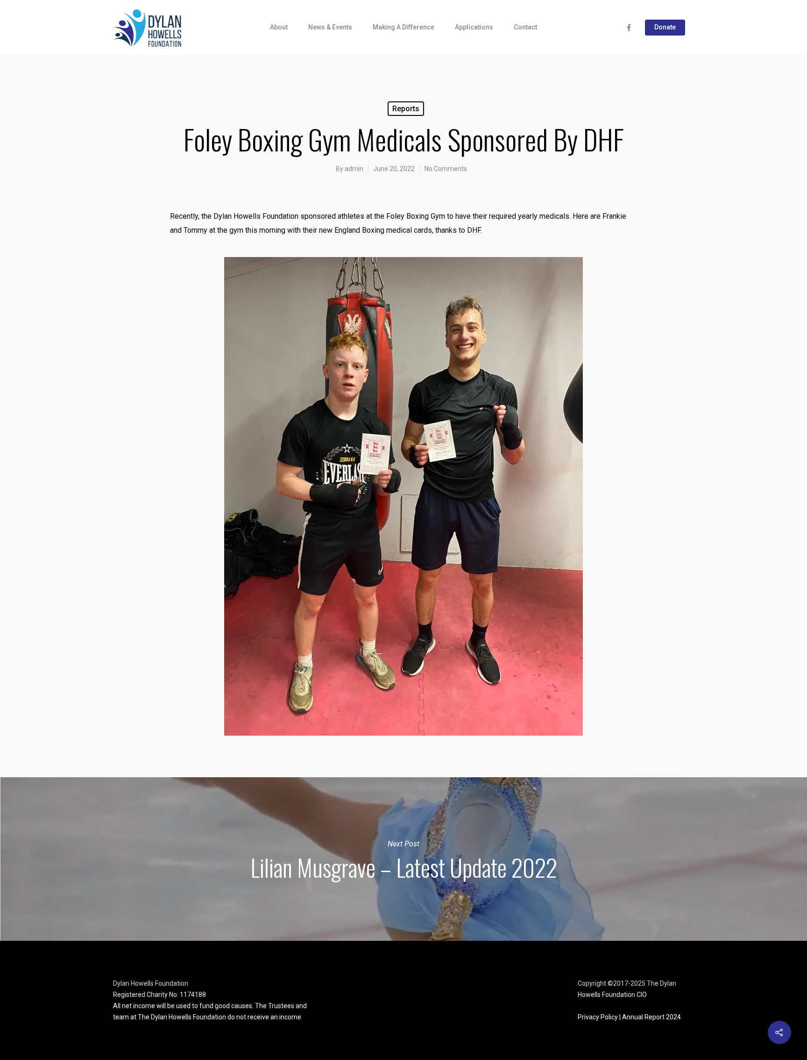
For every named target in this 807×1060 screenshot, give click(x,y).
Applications (474, 27)
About (279, 27)
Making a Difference (403, 27)
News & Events (330, 27)
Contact (525, 27)
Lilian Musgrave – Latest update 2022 (403, 859)
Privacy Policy (598, 1017)
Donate (665, 27)
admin (354, 168)
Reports (405, 108)
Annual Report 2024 (651, 1017)
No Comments (446, 168)
